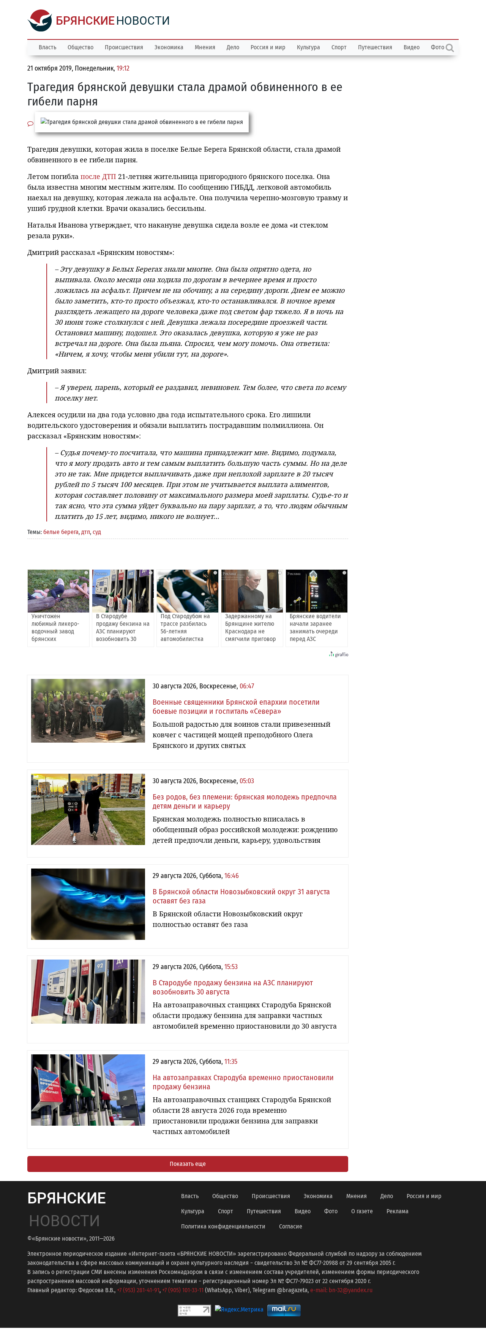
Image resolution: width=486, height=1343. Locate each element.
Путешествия (375, 47)
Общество (80, 47)
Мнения (205, 47)
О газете (362, 1211)
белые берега (61, 532)
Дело (233, 47)
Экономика (169, 47)
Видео (412, 47)
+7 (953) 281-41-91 (138, 1290)
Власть (47, 47)
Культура (308, 47)
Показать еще (188, 1163)
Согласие (290, 1226)
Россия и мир (268, 47)
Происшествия (124, 47)
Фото (331, 1211)
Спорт (339, 47)
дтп (85, 532)
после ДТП (98, 176)
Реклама (398, 1211)
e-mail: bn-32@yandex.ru (341, 1290)
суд (97, 532)
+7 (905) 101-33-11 (183, 1290)
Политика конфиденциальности (223, 1226)
